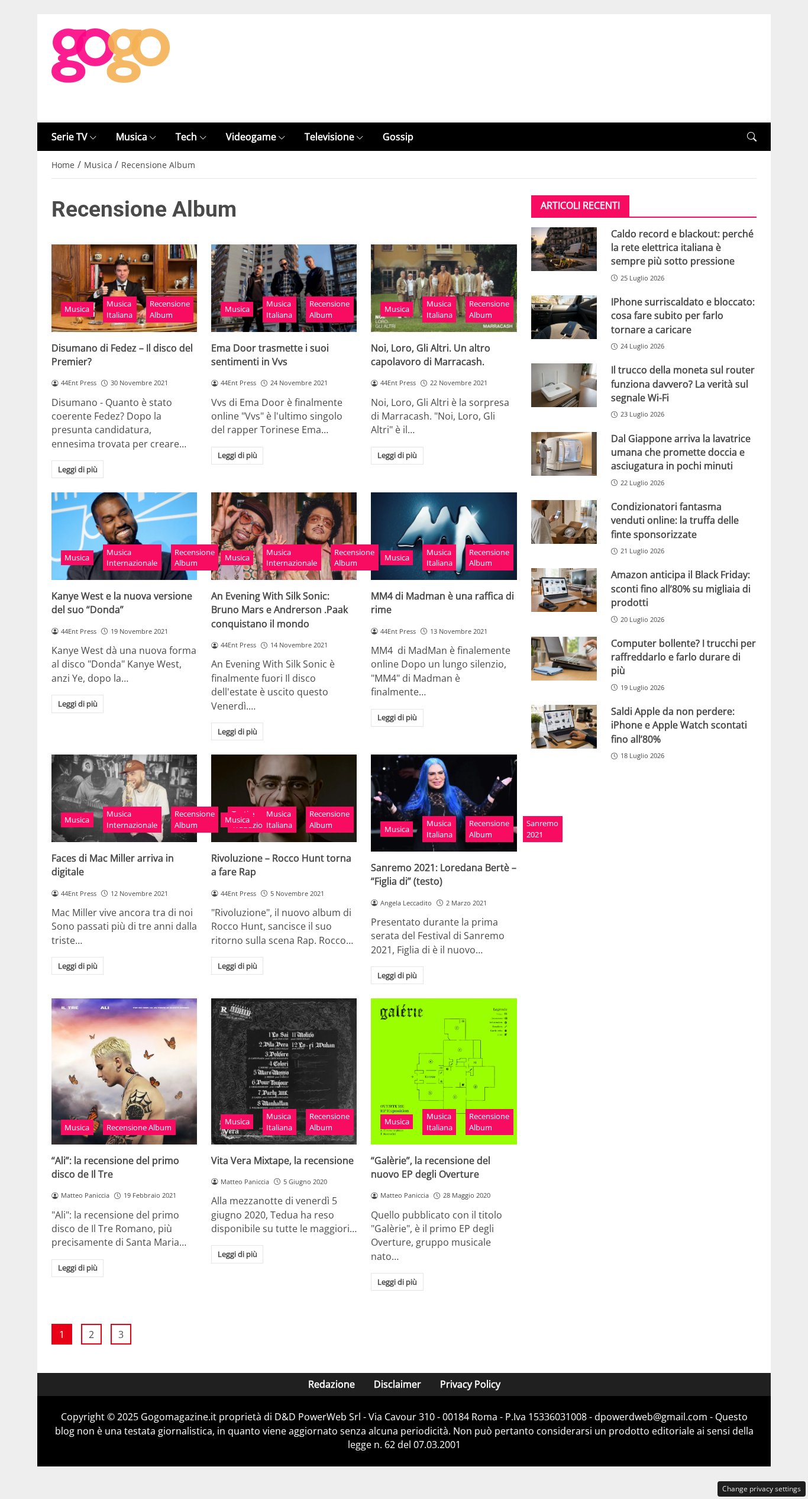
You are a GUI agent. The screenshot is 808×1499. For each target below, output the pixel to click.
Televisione (329, 136)
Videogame (251, 136)
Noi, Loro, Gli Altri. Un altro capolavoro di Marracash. (430, 354)
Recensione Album (170, 309)
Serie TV (69, 136)
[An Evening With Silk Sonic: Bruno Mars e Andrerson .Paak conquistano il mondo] (284, 536)
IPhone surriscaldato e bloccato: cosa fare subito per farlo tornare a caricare (683, 315)
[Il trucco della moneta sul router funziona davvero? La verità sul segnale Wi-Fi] (564, 385)
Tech (186, 136)
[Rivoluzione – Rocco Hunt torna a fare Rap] (284, 798)
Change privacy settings (761, 1489)
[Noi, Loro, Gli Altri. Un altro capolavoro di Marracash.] (443, 288)
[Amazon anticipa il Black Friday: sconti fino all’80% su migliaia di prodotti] (564, 590)
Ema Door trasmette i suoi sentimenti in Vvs (270, 354)
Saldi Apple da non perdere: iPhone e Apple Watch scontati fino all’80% (679, 725)
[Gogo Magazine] (110, 67)
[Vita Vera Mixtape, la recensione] (284, 1071)
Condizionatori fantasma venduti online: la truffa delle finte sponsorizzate (675, 520)
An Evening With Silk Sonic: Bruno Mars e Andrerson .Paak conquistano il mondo (279, 609)
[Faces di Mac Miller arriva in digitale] (124, 798)
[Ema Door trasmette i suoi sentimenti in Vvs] (284, 288)
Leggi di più (78, 469)
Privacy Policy (470, 1384)
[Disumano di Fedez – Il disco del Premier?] (124, 288)
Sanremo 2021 (542, 829)
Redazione (331, 1384)
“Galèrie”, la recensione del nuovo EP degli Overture (430, 1167)
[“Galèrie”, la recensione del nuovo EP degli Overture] (443, 1071)
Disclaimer (397, 1384)
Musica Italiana (119, 309)
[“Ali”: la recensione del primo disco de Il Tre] (124, 1071)
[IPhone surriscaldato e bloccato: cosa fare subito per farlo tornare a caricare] (564, 317)
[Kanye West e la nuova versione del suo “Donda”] (124, 536)
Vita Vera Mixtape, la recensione (282, 1160)
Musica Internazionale (131, 558)
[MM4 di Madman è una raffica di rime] (443, 536)
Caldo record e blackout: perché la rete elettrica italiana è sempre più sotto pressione (682, 247)
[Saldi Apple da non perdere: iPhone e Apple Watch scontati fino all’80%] (564, 727)
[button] (752, 137)
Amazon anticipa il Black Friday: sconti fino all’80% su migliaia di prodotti (681, 588)
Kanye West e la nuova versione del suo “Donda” (121, 602)
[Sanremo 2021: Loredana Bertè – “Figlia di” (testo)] (443, 803)
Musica (131, 136)
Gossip (398, 136)
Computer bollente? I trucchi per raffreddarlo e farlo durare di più (683, 656)
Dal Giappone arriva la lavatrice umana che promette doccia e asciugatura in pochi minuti (681, 451)
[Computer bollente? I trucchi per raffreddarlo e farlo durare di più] (564, 658)
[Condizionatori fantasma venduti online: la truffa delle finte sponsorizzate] (564, 522)
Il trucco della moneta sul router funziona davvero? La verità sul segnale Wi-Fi (683, 383)
